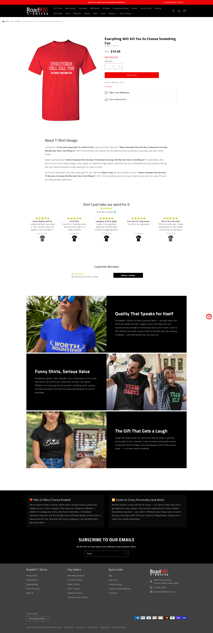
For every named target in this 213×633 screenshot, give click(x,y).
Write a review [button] (128, 275)
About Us (30, 593)
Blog (110, 575)
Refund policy (69, 627)
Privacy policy (80, 627)
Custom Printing (115, 584)
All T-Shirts (15, 21)
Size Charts (113, 580)
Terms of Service (33, 588)
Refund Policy (31, 580)
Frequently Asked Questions (120, 588)
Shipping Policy (32, 584)
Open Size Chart (111, 56)
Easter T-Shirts (74, 584)
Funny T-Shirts (73, 588)
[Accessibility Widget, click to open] (209, 316)
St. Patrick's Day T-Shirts (78, 597)
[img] (106, 208)
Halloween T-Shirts (75, 593)
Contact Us (113, 593)
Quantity (109, 61)
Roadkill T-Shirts (37, 627)
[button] (112, 13)
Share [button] (109, 86)
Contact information (119, 627)
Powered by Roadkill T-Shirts (52, 627)
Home (7, 21)
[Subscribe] (126, 554)
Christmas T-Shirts (75, 580)
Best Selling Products (76, 575)
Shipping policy (105, 627)
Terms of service (92, 627)
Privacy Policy (31, 575)
